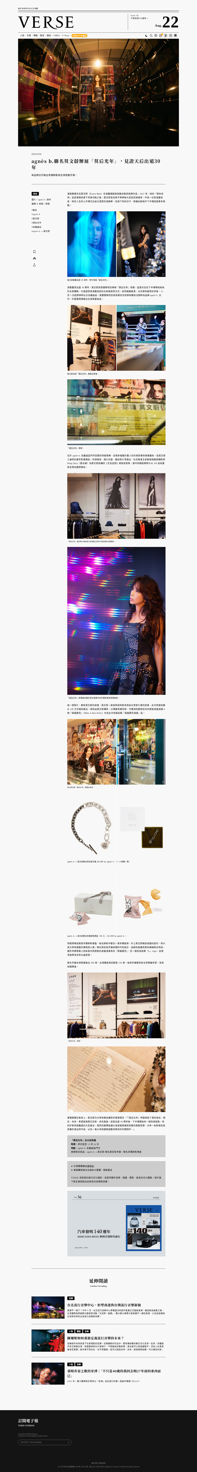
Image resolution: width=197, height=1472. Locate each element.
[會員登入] (155, 36)
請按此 (90, 1166)
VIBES (56, 35)
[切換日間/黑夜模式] (146, 36)
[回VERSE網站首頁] (45, 22)
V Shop (65, 35)
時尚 (35, 194)
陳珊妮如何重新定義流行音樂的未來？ (95, 1338)
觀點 (79, 1331)
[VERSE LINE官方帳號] (175, 36)
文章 (29, 35)
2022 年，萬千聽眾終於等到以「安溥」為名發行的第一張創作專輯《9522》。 (104, 1381)
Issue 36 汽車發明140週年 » (139, 17)
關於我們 (95, 1463)
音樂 (71, 1298)
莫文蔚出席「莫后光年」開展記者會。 (81, 787)
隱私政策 (102, 1463)
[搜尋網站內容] (151, 36)
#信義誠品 (36, 227)
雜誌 (49, 35)
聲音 (42, 35)
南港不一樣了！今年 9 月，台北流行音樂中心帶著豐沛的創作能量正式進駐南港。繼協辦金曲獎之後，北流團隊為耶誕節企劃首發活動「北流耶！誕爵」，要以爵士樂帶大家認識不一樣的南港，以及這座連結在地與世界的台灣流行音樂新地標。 (116, 1313)
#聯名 (34, 210)
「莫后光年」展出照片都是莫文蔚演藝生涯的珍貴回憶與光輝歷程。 (91, 541)
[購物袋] (161, 36)
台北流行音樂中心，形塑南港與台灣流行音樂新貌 (104, 1305)
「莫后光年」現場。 (74, 1041)
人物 (22, 35)
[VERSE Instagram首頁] (170, 36)
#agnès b (36, 214)
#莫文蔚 (35, 218)
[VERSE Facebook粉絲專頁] (165, 36)
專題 (36, 35)
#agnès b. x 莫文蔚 (41, 231)
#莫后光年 (36, 223)
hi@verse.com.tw (111, 1467)
